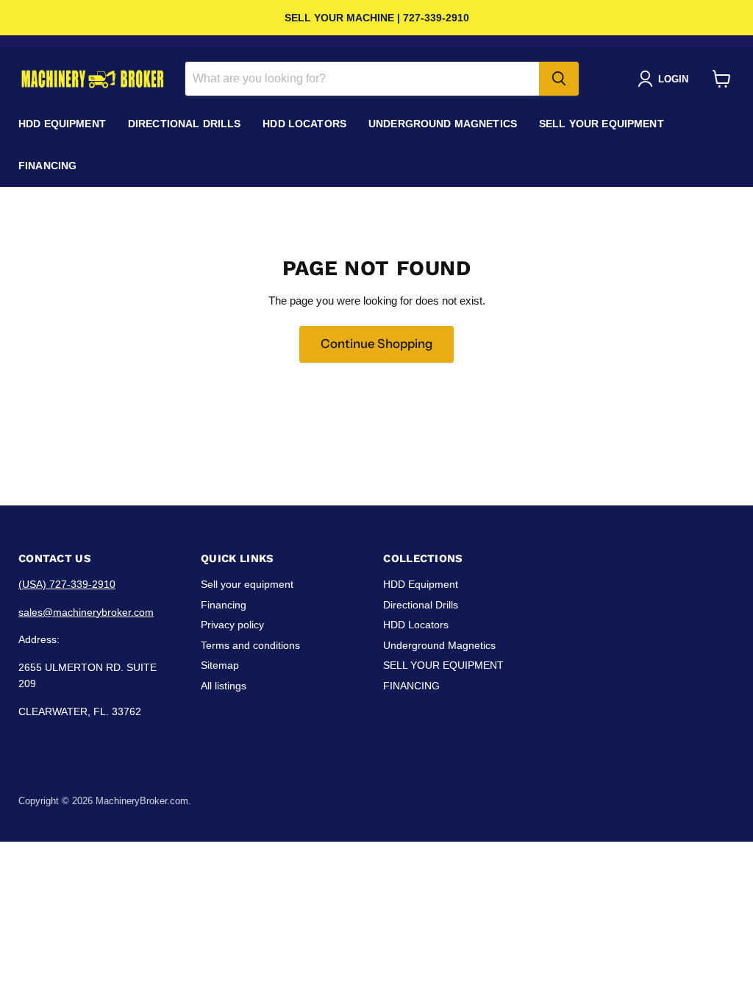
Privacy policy (232, 625)
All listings (223, 686)
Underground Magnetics (442, 123)
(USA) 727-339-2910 (66, 584)
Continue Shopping (376, 343)
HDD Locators (304, 123)
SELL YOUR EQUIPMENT (601, 123)
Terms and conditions (250, 645)
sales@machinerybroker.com (86, 612)
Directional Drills (184, 123)
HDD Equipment (62, 123)
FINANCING (47, 165)
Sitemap (220, 665)
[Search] (559, 79)
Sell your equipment (247, 584)
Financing (223, 605)
